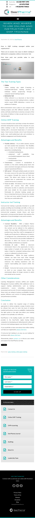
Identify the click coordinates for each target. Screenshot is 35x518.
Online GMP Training (14, 417)
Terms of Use (17, 495)
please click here (21, 329)
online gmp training (21, 352)
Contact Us (11, 409)
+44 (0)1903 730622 (18, 2)
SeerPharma (18, 39)
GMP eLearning (13, 425)
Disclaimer (17, 500)
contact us (17, 338)
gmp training (11, 352)
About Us (11, 450)
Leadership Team (13, 458)
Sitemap (17, 497)
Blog (17, 502)
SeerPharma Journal (14, 433)
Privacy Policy (17, 492)
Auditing (10, 442)
